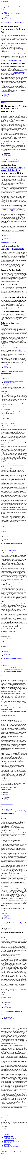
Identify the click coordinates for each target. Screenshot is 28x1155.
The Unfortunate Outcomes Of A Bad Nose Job (12, 22)
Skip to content (4, 1)
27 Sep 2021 (7, 797)
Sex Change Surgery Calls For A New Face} (12, 543)
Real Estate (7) (7, 1145)
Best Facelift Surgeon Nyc (10, 929)
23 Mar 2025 (7, 153)
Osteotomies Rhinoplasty (7, 804)
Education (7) (7, 1144)
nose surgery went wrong (17, 60)
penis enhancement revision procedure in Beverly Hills (12, 210)
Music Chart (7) (7, 1142)
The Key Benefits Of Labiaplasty (9, 242)
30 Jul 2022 (6, 536)
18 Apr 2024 (7, 235)
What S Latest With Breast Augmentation (11, 1011)
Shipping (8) (6, 1137)
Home (5, 12)
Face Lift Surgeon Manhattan (10, 550)
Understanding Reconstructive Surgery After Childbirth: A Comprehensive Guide (12, 160)
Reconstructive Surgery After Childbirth (13, 169)
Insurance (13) (7, 1134)
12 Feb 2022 (7, 651)
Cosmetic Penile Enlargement (10, 382)
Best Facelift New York (9, 1018)
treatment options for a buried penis (17, 137)
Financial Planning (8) (9, 1140)
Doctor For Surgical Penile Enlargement (13, 667)
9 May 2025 (6, 94)
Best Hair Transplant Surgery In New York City (15, 811)
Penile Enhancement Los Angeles (11, 351)
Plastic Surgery (7, 18)
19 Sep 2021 (7, 916)
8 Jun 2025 (6, 15)
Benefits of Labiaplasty (12, 248)
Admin (5, 17)
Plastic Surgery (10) (8, 1136)
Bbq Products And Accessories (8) (12, 1141)
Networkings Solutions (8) (10, 1138)
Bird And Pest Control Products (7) (12, 1146)
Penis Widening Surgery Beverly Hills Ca (13, 381)
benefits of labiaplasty (8, 264)
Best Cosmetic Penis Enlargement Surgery (14, 669)
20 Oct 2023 (6, 364)
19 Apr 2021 (7, 1004)
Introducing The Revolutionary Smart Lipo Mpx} (13, 922)
